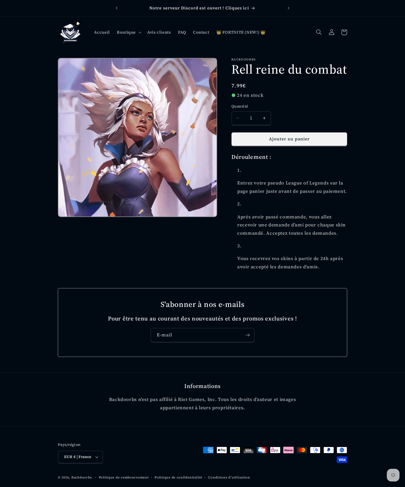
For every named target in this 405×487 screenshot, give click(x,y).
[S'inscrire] (247, 335)
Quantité (239, 106)
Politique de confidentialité (178, 477)
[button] (128, 32)
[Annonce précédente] (116, 8)
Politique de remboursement (124, 477)
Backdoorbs (81, 477)
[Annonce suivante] (288, 8)
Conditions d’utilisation (229, 477)
